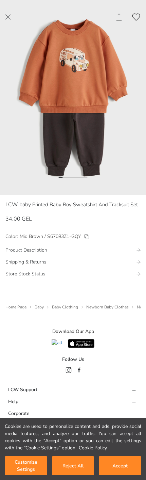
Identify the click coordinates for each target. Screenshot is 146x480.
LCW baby (18, 204)
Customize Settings (26, 466)
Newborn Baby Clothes (107, 307)
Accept (120, 466)
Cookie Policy (93, 448)
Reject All (73, 466)
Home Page (15, 307)
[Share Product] (119, 17)
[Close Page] (8, 17)
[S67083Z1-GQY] (87, 237)
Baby (39, 307)
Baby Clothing (65, 307)
